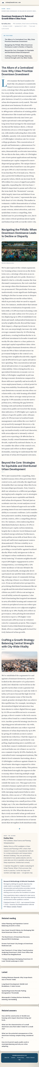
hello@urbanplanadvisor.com (19, 1055)
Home (3, 8)
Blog (8, 8)
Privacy (19, 906)
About (9, 906)
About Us (7, 1057)
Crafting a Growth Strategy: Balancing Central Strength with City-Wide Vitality (18, 57)
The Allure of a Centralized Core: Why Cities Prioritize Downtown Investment (20, 40)
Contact (13, 906)
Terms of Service (30, 1057)
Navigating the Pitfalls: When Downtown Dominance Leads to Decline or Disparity (19, 46)
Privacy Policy (20, 1057)
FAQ (19, 1059)
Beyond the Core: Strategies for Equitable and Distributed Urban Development (19, 51)
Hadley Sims (7, 23)
